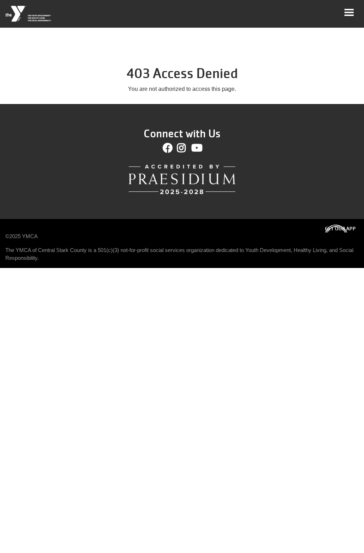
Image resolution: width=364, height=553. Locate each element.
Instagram (186, 148)
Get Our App (340, 228)
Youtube (196, 148)
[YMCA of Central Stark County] (28, 14)
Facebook (168, 148)
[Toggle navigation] (349, 12)
